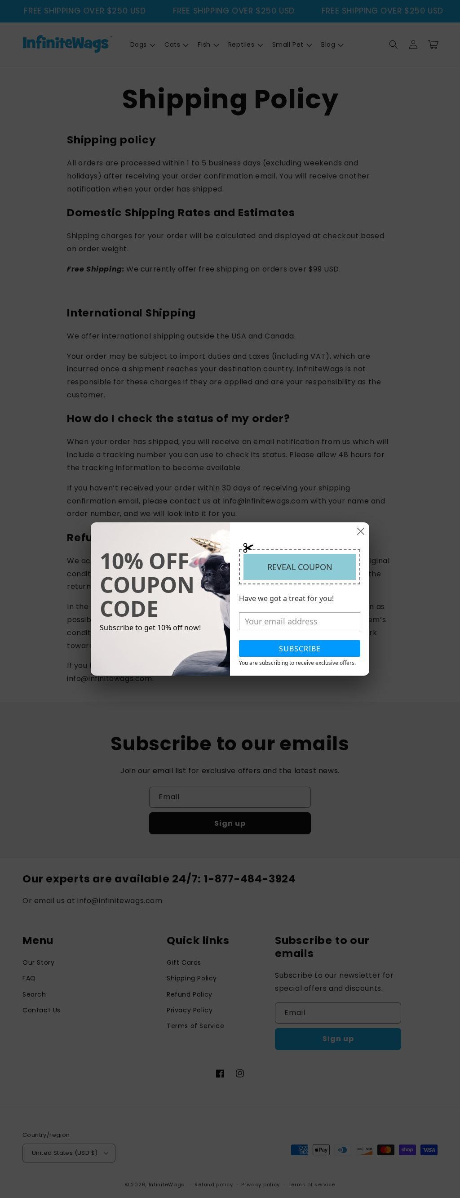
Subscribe (300, 649)
